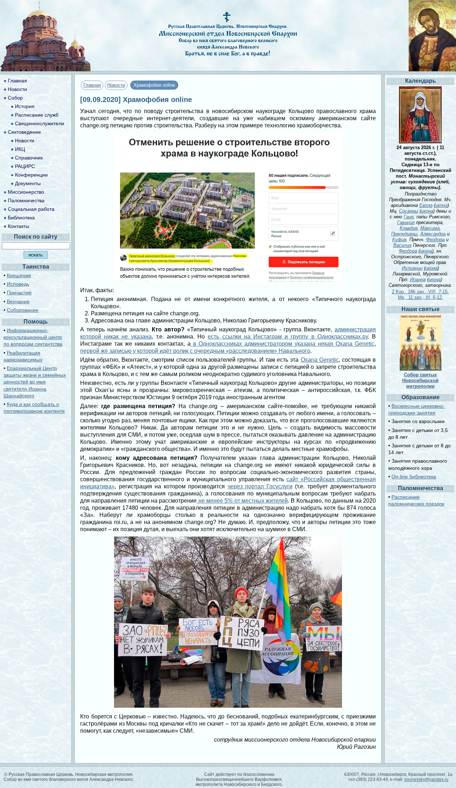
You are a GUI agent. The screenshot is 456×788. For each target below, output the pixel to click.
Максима (430, 228)
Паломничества (26, 200)
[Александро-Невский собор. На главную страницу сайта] (45, 69)
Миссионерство (26, 192)
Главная (92, 85)
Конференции (31, 175)
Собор (15, 98)
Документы (28, 183)
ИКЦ (20, 149)
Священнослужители (39, 123)
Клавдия (409, 228)
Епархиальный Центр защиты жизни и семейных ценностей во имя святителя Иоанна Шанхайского (35, 381)
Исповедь (18, 284)
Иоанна (418, 279)
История (25, 106)
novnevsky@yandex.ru (426, 779)
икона (441, 205)
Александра (433, 234)
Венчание (18, 301)
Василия (402, 245)
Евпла (425, 205)
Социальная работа (31, 209)
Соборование (22, 310)
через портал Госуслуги (260, 486)
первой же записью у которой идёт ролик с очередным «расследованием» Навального (195, 351)
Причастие (19, 292)
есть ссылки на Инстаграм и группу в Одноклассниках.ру (287, 337)
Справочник (29, 158)
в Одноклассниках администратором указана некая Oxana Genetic (282, 344)
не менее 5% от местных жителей (242, 501)
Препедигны (404, 234)
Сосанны (408, 211)
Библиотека (21, 217)
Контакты (18, 226)
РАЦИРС (25, 166)
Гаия (409, 216)
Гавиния (406, 222)
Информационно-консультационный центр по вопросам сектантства (33, 337)
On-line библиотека (414, 476)
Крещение (19, 275)
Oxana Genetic (320, 360)
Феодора (435, 239)
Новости (116, 85)
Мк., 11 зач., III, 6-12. (420, 297)
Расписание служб (36, 115)
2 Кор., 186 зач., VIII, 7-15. (420, 291)
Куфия (399, 239)
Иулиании (412, 268)
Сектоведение (24, 132)
